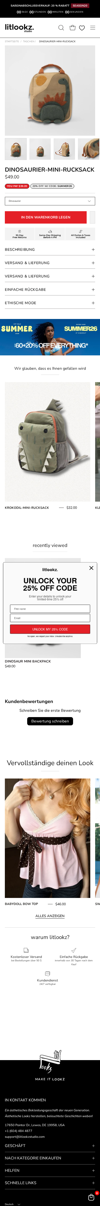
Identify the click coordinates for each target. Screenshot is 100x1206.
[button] (60, 27)
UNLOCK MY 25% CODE (50, 629)
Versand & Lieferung (27, 262)
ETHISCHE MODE (20, 303)
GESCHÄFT (15, 1145)
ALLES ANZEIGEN (50, 916)
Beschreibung (20, 249)
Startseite (12, 41)
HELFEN (12, 1170)
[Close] (91, 568)
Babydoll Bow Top (21, 904)
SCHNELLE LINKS (20, 1183)
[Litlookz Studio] (19, 27)
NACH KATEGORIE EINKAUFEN (33, 1158)
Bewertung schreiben (50, 721)
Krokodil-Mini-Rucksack (27, 508)
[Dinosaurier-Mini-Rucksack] (16, 149)
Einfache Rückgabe (25, 289)
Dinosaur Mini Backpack (28, 661)
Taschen (29, 41)
